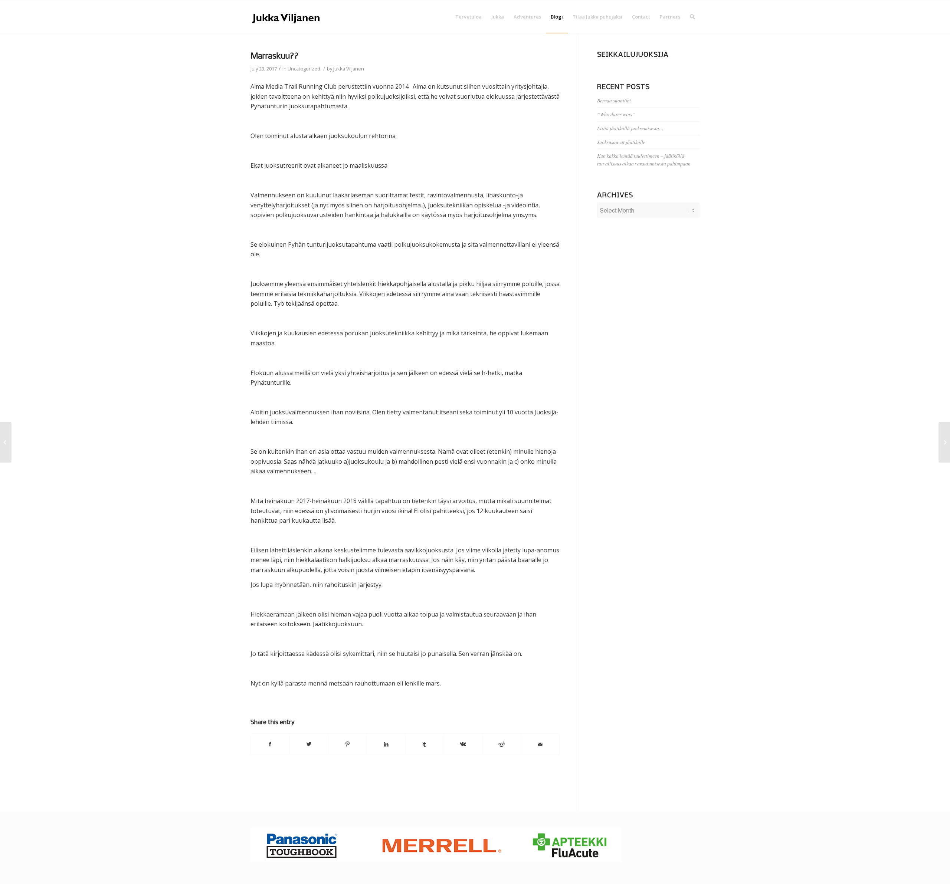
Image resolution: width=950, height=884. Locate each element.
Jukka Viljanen (348, 68)
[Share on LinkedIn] (386, 744)
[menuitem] (469, 16)
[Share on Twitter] (309, 744)
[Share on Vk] (463, 744)
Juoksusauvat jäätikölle (621, 141)
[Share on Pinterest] (347, 744)
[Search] (692, 16)
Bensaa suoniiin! (614, 100)
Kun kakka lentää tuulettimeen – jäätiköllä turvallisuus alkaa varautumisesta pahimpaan (644, 159)
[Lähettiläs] (6, 442)
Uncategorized (304, 68)
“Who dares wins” (616, 114)
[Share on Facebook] (270, 744)
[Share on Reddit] (501, 744)
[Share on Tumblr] (425, 744)
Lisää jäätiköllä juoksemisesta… (630, 128)
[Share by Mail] (540, 744)
